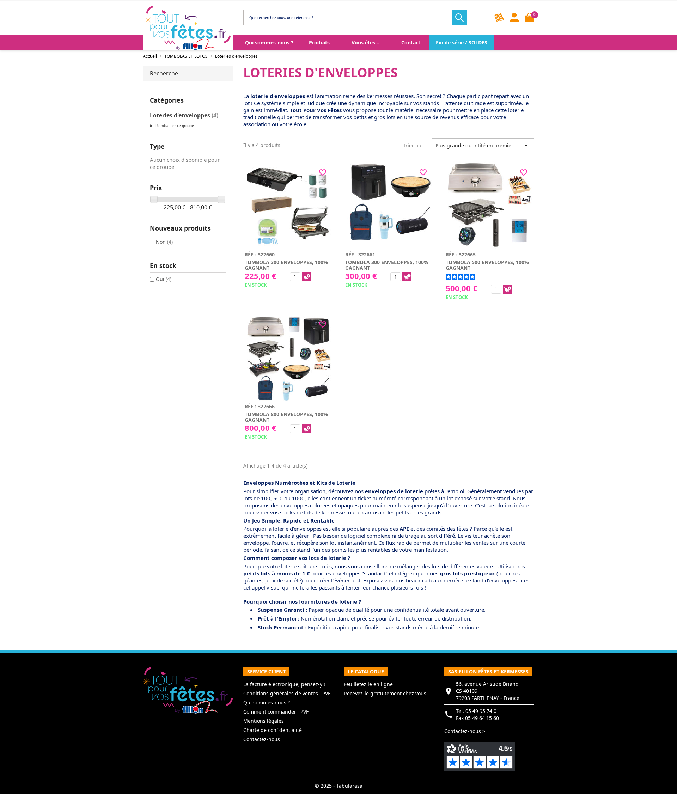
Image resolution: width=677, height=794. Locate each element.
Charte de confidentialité (272, 730)
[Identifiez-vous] (514, 17)
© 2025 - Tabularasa (338, 785)
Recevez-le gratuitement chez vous (385, 693)
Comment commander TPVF (276, 711)
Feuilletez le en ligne (368, 684)
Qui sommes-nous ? (266, 702)
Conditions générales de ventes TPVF (286, 693)
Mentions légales (263, 720)
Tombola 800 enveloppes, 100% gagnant (286, 417)
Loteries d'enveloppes (184, 115)
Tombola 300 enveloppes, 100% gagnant (286, 265)
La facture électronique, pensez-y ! (284, 684)
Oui (163, 279)
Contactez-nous (261, 739)
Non (164, 241)
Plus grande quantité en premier (482, 145)
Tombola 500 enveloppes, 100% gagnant (487, 265)
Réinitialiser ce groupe (174, 125)
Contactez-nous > (464, 731)
